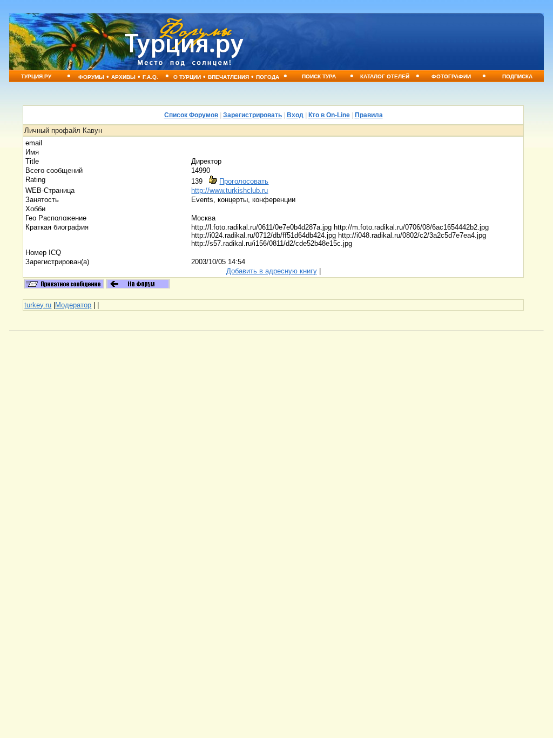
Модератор (73, 305)
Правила (369, 115)
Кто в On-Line (329, 115)
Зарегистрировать (252, 115)
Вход (295, 115)
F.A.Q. (150, 77)
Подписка (517, 76)
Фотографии (451, 76)
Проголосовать (243, 181)
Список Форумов (191, 115)
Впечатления (228, 77)
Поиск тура (319, 76)
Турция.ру (36, 76)
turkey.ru (37, 305)
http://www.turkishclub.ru (229, 190)
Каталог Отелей (384, 76)
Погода (267, 77)
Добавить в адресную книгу (271, 271)
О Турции (187, 77)
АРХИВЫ (123, 77)
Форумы (91, 77)
